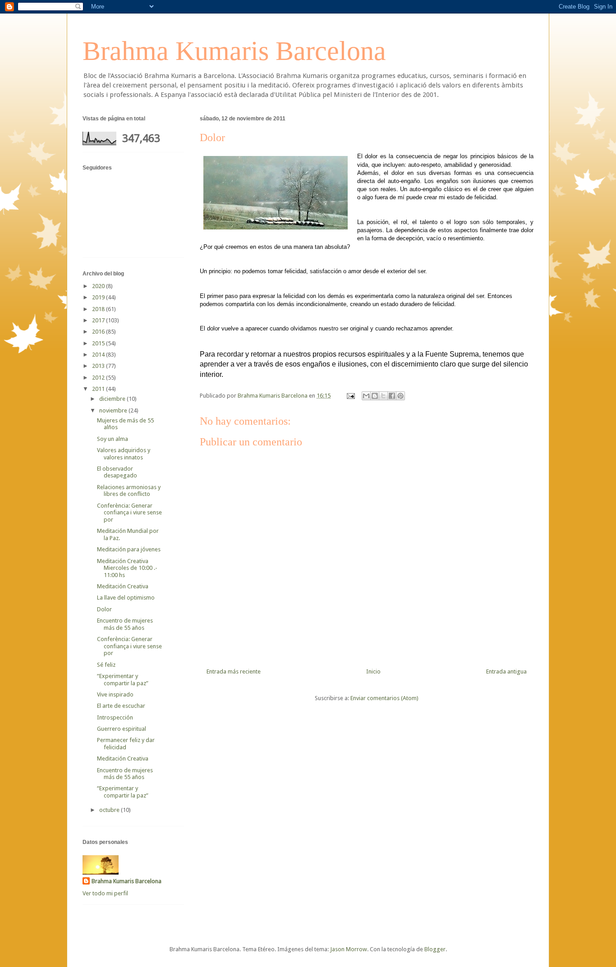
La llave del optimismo (126, 597)
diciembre (113, 398)
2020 (99, 286)
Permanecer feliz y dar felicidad (126, 744)
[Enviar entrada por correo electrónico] (350, 395)
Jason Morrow (348, 949)
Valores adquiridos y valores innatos (123, 454)
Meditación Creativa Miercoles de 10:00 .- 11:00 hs (127, 568)
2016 (99, 331)
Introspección (115, 717)
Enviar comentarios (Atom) (384, 698)
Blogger (435, 949)
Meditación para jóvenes (129, 549)
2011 (99, 388)
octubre (110, 810)
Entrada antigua (506, 671)
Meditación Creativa (122, 586)
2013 (99, 365)
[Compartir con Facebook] (391, 395)
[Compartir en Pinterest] (400, 395)
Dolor (104, 609)
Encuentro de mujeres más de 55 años (125, 624)
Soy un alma (112, 438)
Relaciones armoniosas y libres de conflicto (129, 491)
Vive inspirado (115, 694)
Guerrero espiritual (121, 728)
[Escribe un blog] (374, 395)
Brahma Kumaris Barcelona (234, 51)
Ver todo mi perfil (105, 893)
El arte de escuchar (121, 705)
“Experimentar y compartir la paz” (122, 680)
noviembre (114, 410)
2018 (99, 309)
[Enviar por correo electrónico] (366, 395)
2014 (99, 354)
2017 (99, 320)
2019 (99, 297)
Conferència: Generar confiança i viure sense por (129, 512)
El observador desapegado (117, 472)
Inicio (373, 671)
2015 (99, 343)
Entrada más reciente (234, 671)
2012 (99, 377)
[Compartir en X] (383, 395)
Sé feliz (106, 664)
